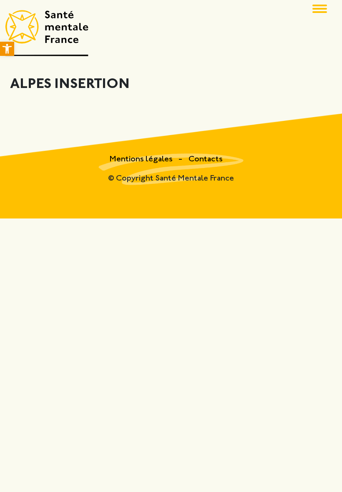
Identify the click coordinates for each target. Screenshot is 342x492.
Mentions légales (141, 159)
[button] (7, 49)
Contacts (206, 159)
